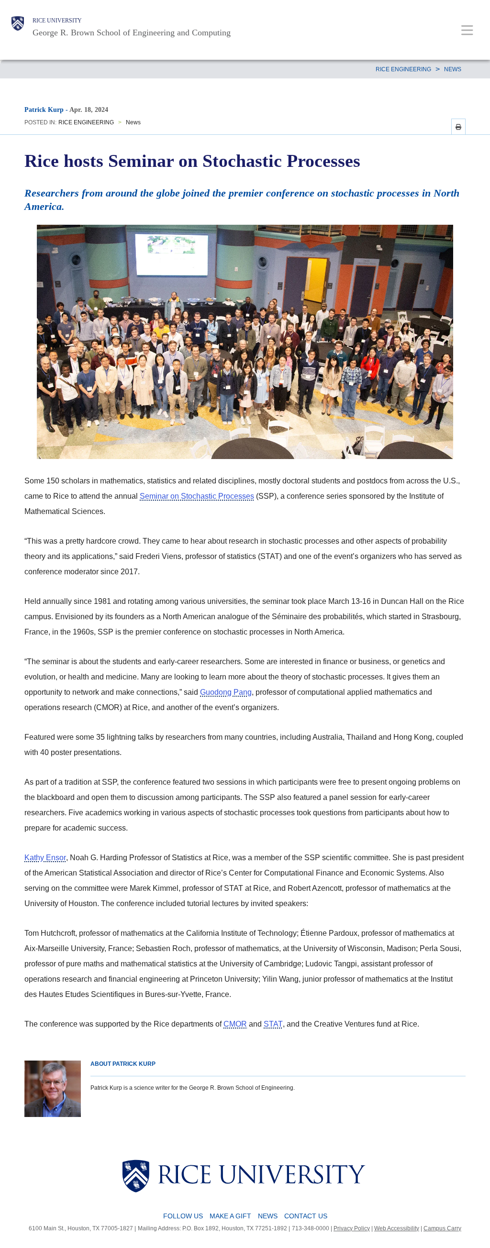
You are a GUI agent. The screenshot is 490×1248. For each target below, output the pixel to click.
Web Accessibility (396, 1228)
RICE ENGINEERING (403, 69)
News (452, 69)
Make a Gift (230, 1216)
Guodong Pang (226, 692)
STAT (273, 1024)
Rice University (57, 20)
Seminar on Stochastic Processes (197, 496)
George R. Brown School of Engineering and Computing (132, 32)
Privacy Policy (352, 1228)
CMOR (235, 1024)
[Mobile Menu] (467, 30)
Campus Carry (442, 1228)
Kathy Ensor (45, 858)
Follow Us (183, 1216)
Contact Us (305, 1216)
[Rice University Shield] (18, 27)
